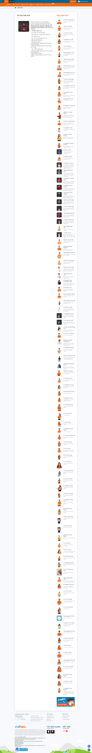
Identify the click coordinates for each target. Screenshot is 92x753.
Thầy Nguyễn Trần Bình (69, 660)
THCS (10, 1)
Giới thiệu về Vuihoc (50, 716)
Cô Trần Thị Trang (67, 307)
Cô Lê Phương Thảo (68, 404)
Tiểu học (6, 1)
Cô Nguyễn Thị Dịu (68, 127)
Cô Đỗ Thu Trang (67, 525)
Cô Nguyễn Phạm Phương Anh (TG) (67, 281)
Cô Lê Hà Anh (66, 543)
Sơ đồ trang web (50, 720)
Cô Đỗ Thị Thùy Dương (69, 121)
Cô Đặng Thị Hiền (67, 156)
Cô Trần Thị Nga (67, 652)
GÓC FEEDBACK (41, 4)
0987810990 (74, 1)
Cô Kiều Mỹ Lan (67, 232)
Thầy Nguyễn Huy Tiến (69, 72)
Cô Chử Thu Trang (67, 33)
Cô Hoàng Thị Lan (67, 378)
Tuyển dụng (49, 719)
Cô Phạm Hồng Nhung (68, 20)
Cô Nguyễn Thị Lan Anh (69, 85)
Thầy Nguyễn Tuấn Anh (69, 252)
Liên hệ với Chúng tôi (50, 717)
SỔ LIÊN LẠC (50, 4)
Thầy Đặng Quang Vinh (69, 213)
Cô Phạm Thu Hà (67, 413)
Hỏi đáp (33, 4)
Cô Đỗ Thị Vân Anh (68, 479)
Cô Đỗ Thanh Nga (67, 455)
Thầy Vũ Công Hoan (68, 239)
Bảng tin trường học (66, 716)
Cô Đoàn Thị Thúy (67, 681)
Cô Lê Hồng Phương (68, 470)
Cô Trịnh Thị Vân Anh (68, 333)
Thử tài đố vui (65, 717)
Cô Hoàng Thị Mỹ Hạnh (69, 435)
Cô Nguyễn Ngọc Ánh (68, 562)
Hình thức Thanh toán (34, 716)
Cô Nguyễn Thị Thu (68, 398)
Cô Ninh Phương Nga (68, 79)
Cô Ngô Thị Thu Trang (68, 623)
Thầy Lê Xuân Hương (68, 267)
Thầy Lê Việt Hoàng (68, 516)
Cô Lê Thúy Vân (67, 46)
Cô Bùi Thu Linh (67, 645)
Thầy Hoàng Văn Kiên (68, 59)
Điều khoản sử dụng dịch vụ (35, 720)
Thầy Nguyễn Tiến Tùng (69, 300)
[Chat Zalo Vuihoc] (89, 746)
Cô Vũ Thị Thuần (67, 591)
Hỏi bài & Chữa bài (66, 719)
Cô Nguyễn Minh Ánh (68, 313)
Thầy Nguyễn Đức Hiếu (69, 631)
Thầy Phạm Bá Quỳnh (68, 260)
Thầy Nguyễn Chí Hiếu (68, 616)
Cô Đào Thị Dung (67, 442)
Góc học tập (25, 4)
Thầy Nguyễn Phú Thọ (68, 52)
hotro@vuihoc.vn (20, 717)
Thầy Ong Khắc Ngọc (68, 200)
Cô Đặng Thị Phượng (68, 219)
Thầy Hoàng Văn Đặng (69, 294)
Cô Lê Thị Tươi (66, 448)
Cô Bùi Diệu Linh (67, 287)
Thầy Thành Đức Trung (69, 66)
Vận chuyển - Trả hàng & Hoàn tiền (37, 717)
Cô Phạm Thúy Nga (68, 493)
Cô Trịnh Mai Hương (68, 556)
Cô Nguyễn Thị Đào (68, 485)
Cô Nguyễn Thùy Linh (68, 584)
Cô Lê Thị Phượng (67, 599)
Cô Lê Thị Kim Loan (68, 320)
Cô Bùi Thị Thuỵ (67, 549)
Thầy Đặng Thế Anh (68, 99)
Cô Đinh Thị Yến (67, 150)
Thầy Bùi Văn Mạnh (68, 371)
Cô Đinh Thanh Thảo (68, 638)
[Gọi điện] (89, 750)
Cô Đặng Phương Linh (68, 347)
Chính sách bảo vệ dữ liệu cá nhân (37, 719)
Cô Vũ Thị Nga (67, 422)
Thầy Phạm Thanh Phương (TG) (67, 340)
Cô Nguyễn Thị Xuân (68, 39)
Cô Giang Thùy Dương (68, 391)
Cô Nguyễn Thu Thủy (68, 385)
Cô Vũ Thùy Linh (67, 461)
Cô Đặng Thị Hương (68, 163)
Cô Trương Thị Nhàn (68, 666)
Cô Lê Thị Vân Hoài (68, 607)
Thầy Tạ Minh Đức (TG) (69, 355)
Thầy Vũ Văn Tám (67, 26)
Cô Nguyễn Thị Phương (69, 105)
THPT (13, 1)
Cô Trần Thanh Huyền (68, 206)
